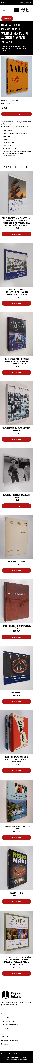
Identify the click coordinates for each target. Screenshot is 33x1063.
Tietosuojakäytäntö (12, 1060)
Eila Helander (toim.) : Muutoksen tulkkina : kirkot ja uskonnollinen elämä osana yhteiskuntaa (16, 361)
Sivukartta (23, 1060)
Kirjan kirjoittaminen (11, 1025)
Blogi (6, 1028)
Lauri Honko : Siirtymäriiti (16, 561)
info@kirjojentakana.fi (25, 2)
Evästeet (24, 1057)
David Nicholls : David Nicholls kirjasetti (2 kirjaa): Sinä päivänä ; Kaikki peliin (16, 759)
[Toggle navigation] (3, 10)
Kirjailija (7, 1017)
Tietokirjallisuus (15, 100)
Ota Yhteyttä (15, 1057)
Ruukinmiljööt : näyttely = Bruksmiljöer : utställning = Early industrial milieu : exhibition (16, 292)
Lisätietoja (16, 114)
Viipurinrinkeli (16, 693)
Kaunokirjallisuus (10, 1021)
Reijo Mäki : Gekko (16, 893)
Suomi (4, 2)
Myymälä (7, 18)
